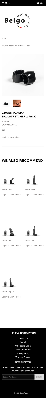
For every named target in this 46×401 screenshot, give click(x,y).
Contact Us (23, 338)
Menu (7, 3)
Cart (42, 3)
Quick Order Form (23, 350)
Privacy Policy (23, 353)
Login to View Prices (11, 192)
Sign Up (39, 377)
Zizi (3, 130)
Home (4, 38)
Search (23, 342)
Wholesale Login (23, 346)
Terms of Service (23, 357)
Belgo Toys (24, 393)
